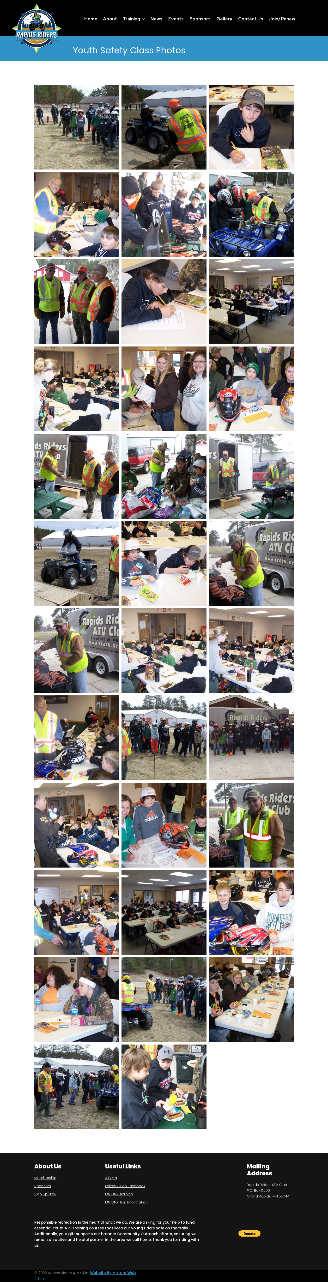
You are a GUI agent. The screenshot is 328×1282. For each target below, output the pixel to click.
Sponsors (200, 19)
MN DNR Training (119, 1194)
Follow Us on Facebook (125, 1185)
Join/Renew (282, 19)
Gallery (224, 19)
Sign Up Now (45, 1194)
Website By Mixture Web (113, 1272)
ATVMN (111, 1177)
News (156, 19)
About (110, 19)
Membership (45, 1177)
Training (131, 19)
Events (176, 19)
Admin (39, 1278)
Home (90, 19)
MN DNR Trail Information (126, 1202)
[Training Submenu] (143, 19)
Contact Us (250, 19)
